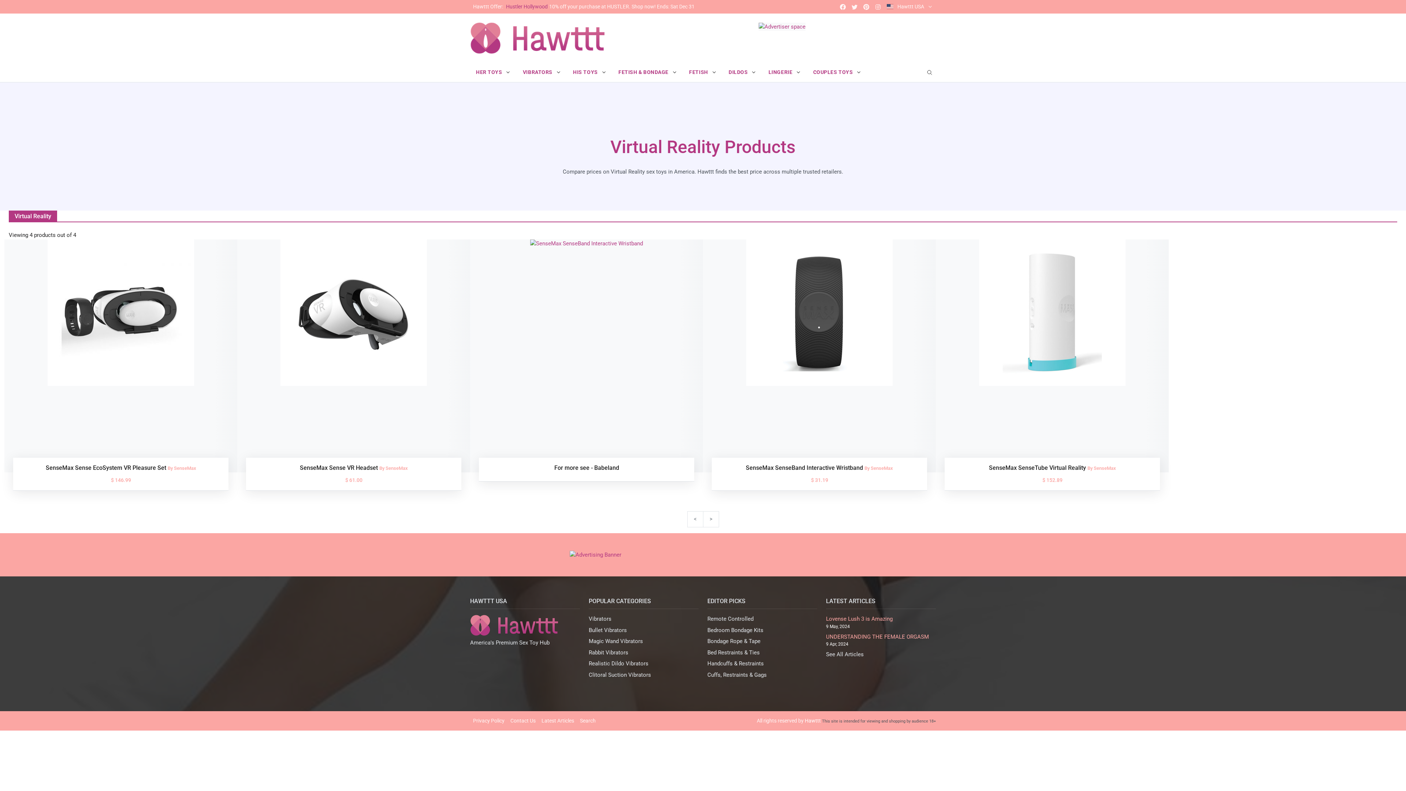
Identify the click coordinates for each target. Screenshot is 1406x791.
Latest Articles (558, 721)
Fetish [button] (699, 72)
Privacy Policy (489, 721)
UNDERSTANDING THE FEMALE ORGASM (877, 637)
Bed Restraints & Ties (733, 652)
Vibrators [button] (538, 72)
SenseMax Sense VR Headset (339, 467)
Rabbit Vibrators (608, 652)
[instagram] (878, 7)
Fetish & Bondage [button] (644, 72)
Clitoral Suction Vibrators (620, 675)
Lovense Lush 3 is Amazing (859, 619)
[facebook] (843, 7)
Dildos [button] (739, 72)
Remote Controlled (730, 619)
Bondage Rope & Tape (733, 641)
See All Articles (845, 654)
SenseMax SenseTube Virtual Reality (1038, 467)
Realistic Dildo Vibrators (618, 663)
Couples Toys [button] (833, 72)
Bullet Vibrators (608, 630)
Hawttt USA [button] (910, 7)
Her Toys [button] (489, 72)
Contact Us (523, 721)
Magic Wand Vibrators (616, 641)
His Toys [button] (586, 72)
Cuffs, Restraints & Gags (737, 675)
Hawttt (813, 721)
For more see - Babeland (586, 467)
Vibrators (600, 619)
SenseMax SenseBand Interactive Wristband (805, 467)
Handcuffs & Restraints (735, 663)
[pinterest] (866, 7)
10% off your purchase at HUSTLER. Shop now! (584, 7)
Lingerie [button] (781, 72)
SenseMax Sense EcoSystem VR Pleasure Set (107, 467)
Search (588, 721)
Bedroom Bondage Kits (735, 630)
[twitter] (854, 7)
